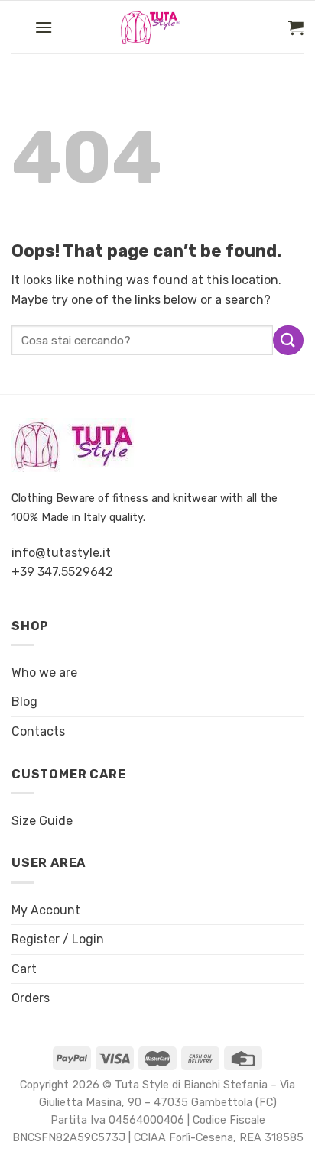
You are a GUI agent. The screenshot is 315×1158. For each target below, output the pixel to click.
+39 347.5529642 (62, 571)
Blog (24, 701)
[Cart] (296, 27)
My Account (45, 910)
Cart (24, 969)
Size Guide (42, 821)
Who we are (44, 672)
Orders (30, 998)
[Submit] (288, 340)
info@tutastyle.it (61, 552)
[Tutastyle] (163, 27)
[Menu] (43, 27)
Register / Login (57, 939)
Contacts (38, 731)
